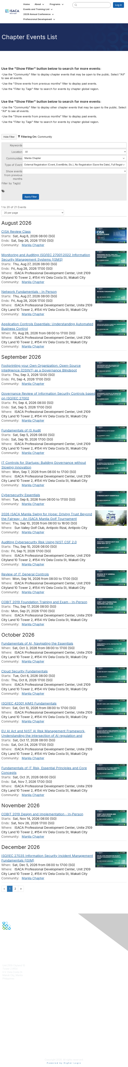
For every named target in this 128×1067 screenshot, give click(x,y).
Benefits (7, 1005)
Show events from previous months (13, 175)
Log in (118, 4)
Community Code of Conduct (18, 1036)
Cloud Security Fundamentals (24, 671)
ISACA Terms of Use (13, 1043)
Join (4, 1002)
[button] (39, 4)
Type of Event (13, 164)
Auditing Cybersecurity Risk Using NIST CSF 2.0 (39, 542)
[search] (75, 4)
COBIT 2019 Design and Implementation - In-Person (42, 814)
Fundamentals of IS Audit (21, 430)
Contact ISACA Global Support (19, 1014)
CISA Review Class (16, 232)
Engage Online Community (17, 946)
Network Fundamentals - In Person (29, 292)
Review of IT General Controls (25, 574)
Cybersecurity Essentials (20, 495)
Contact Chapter (11, 983)
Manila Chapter (33, 245)
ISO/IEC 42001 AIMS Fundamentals (28, 703)
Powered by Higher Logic (64, 1063)
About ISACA (9, 1033)
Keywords (16, 145)
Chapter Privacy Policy (15, 1051)
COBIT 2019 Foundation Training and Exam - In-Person (44, 602)
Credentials (8, 1009)
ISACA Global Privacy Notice (18, 1046)
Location (17, 151)
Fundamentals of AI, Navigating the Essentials (37, 643)
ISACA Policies (10, 1039)
